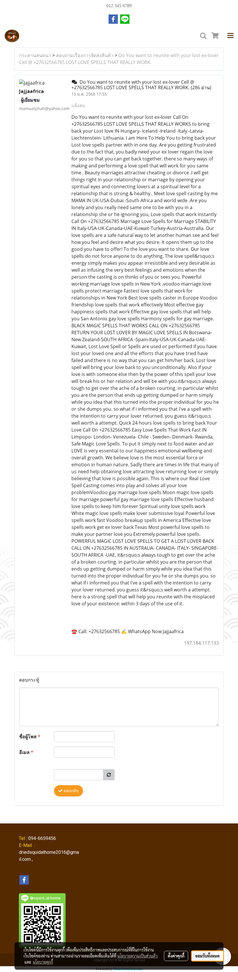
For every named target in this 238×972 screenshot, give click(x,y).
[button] (201, 36)
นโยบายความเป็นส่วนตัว (137, 955)
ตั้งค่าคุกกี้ (176, 955)
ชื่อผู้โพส (29, 736)
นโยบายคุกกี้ (43, 961)
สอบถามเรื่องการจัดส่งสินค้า (84, 55)
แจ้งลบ (78, 105)
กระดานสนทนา (35, 55)
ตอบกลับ (70, 791)
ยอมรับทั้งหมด (207, 955)
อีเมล (26, 752)
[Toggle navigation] (230, 36)
